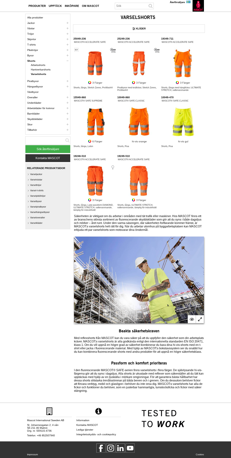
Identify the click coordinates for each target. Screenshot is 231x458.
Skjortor (31, 39)
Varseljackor (36, 174)
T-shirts (31, 44)
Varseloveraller (37, 217)
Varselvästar (36, 179)
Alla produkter (35, 17)
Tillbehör (32, 129)
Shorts (31, 60)
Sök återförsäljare (48, 149)
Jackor (31, 22)
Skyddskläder (35, 119)
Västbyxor (33, 91)
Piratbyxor (33, 81)
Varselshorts (38, 74)
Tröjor (30, 33)
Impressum (32, 454)
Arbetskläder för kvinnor (41, 108)
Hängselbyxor (35, 86)
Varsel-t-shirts (36, 190)
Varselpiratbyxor (38, 207)
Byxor (30, 55)
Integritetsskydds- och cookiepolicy (96, 434)
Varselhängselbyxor (40, 212)
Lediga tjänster (84, 429)
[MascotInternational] (130, 448)
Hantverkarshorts (41, 69)
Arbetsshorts (38, 65)
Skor (29, 124)
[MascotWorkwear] (100, 448)
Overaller (32, 97)
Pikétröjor (32, 50)
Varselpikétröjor (37, 196)
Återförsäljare (177, 2)
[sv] (198, 6)
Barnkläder (33, 113)
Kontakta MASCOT (48, 158)
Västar (31, 28)
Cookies (200, 454)
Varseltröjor (35, 185)
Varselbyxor (36, 201)
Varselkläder (36, 223)
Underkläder (34, 102)
